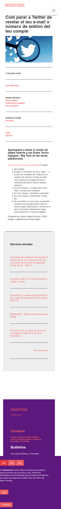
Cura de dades (11, 105)
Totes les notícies (40, 350)
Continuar (6, 505)
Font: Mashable (12, 85)
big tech (9, 135)
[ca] (3, 462)
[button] (29, 49)
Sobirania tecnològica (15, 103)
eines (7, 132)
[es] (11, 462)
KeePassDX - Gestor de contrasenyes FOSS (29, 315)
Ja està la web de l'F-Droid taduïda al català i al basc (28, 280)
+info (4, 492)
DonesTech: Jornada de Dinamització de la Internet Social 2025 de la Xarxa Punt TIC (28, 298)
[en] (19, 462)
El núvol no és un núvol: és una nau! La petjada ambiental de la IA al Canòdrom (28, 333)
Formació (9, 120)
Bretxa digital (11, 100)
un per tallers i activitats (26, 440)
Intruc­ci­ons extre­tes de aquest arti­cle (23, 164)
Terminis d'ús (16, 414)
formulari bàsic (25, 439)
